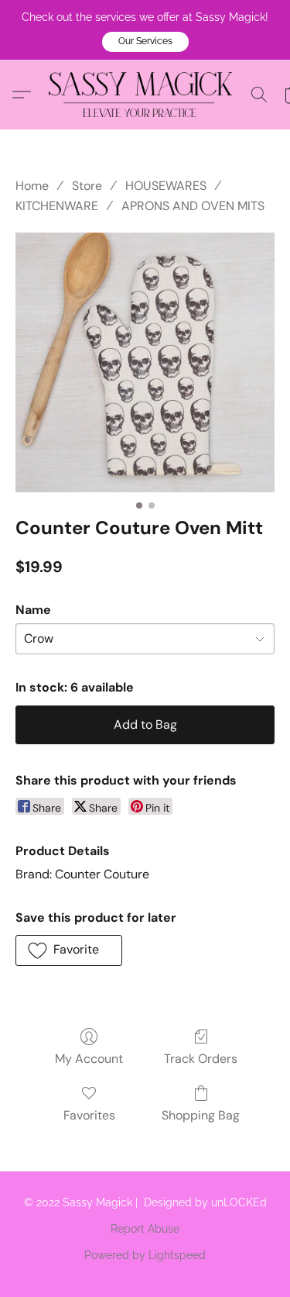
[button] (145, 42)
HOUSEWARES (165, 186)
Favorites (89, 1115)
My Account (89, 1058)
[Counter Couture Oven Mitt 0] (145, 362)
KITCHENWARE (56, 206)
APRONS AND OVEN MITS (192, 206)
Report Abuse (145, 1229)
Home (32, 186)
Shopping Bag (201, 1115)
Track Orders (200, 1058)
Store (87, 186)
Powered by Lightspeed (145, 1255)
